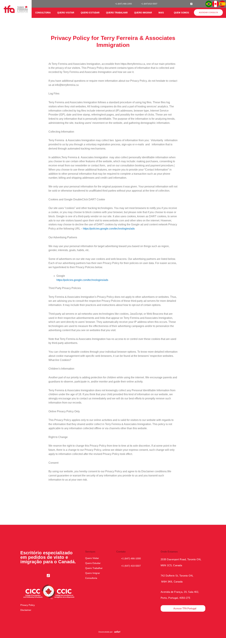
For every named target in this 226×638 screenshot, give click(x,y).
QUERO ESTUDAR (90, 12)
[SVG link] (117, 632)
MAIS (161, 12)
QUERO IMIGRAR (143, 12)
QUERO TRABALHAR (117, 12)
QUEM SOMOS (181, 12)
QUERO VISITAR (65, 12)
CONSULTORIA (43, 12)
